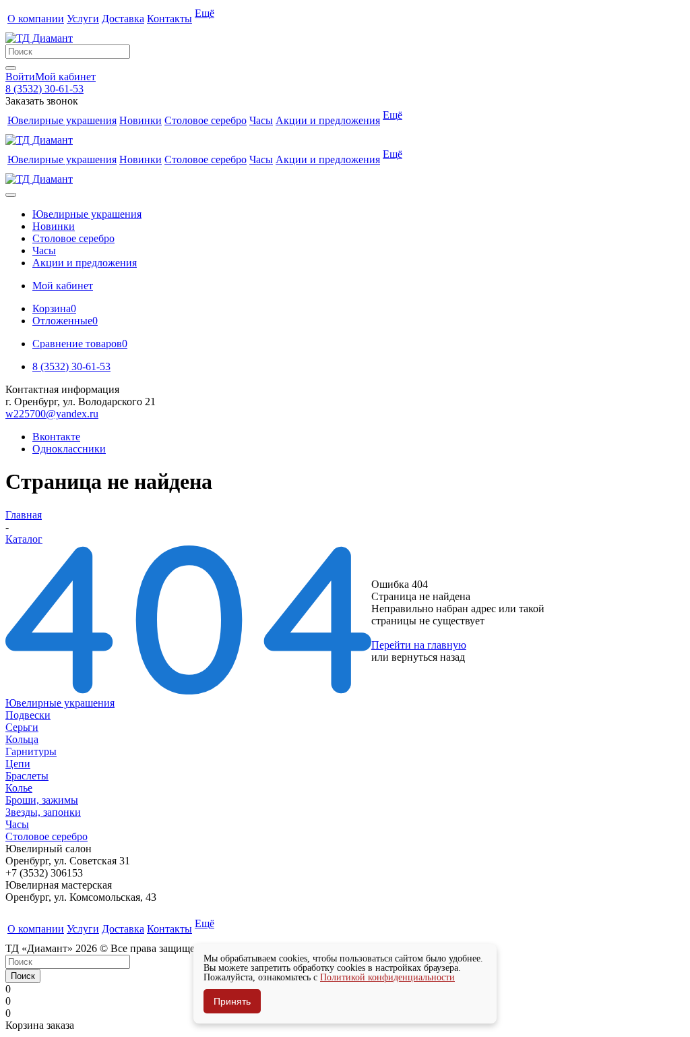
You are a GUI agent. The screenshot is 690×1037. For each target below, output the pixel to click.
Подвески (28, 715)
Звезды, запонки (43, 812)
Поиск (23, 976)
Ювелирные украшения (60, 703)
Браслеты (27, 775)
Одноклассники (69, 448)
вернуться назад (428, 657)
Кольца (21, 739)
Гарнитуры (31, 751)
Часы (17, 824)
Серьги (21, 727)
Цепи (17, 763)
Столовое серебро (46, 836)
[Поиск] (10, 68)
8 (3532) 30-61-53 (44, 88)
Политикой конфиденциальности (387, 977)
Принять (232, 1001)
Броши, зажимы (41, 800)
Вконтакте (56, 436)
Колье (18, 788)
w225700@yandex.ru (51, 413)
